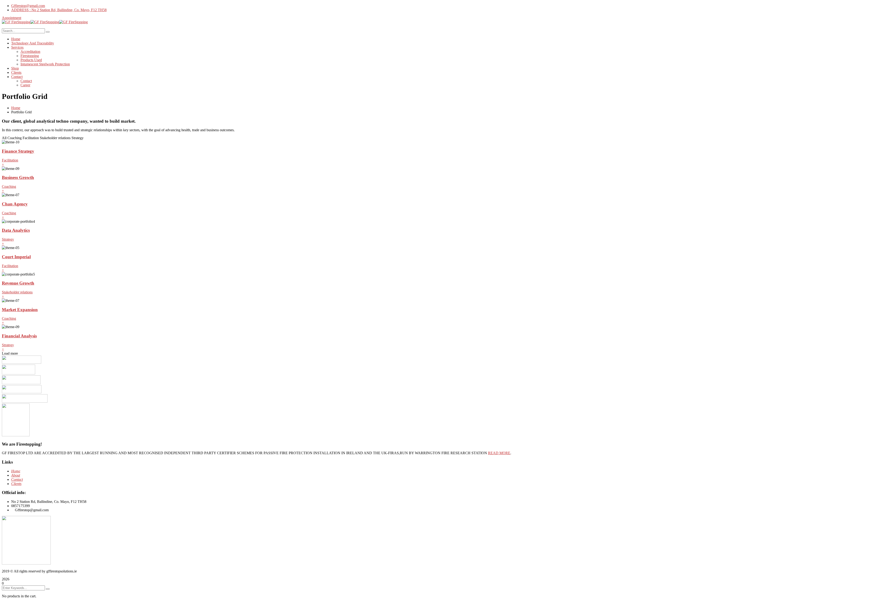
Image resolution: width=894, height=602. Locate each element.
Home (15, 108)
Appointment (11, 18)
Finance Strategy (18, 151)
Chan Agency (15, 204)
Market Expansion (20, 309)
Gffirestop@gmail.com (28, 6)
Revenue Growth (18, 283)
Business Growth (18, 177)
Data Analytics (16, 230)
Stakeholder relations (17, 292)
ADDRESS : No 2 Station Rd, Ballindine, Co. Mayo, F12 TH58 (59, 10)
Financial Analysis (19, 335)
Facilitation (10, 160)
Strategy (8, 239)
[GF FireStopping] (16, 22)
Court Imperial (16, 256)
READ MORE (499, 453)
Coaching (9, 186)
